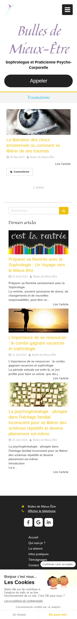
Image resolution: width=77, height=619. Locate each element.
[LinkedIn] (48, 522)
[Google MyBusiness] (38, 522)
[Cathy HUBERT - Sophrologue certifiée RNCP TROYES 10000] (9, 10)
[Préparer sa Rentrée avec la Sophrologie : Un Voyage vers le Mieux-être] (38, 242)
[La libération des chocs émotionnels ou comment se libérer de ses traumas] (38, 122)
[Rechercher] (63, 210)
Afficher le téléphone (42, 511)
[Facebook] (28, 522)
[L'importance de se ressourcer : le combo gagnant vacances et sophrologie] (38, 321)
